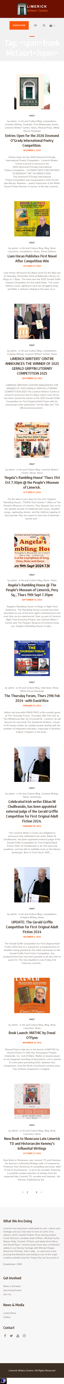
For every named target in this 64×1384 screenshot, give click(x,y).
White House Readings (32, 691)
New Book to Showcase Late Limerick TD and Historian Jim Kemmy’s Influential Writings (32, 1143)
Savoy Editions (48, 251)
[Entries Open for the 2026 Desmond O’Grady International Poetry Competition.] (32, 91)
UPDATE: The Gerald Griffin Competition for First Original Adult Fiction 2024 (32, 927)
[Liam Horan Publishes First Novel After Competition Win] (32, 218)
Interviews (46, 687)
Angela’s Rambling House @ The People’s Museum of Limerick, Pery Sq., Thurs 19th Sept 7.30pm (32, 590)
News (34, 127)
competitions (49, 121)
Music (33, 473)
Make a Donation (12, 1286)
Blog (46, 248)
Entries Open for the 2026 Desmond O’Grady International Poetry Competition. (32, 140)
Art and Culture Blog (31, 121)
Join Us (7, 1294)
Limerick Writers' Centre (17, 127)
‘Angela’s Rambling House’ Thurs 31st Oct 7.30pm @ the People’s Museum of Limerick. (32, 482)
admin (13, 121)
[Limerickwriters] (32, 8)
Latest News (9, 1313)
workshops (35, 797)
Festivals (27, 124)
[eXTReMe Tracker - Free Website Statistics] (3, 1380)
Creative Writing (13, 124)
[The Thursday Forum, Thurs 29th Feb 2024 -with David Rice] (32, 658)
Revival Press (45, 127)
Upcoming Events (12, 1290)
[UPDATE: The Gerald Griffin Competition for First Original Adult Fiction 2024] (32, 884)
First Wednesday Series (45, 124)
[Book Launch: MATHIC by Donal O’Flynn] (32, 995)
